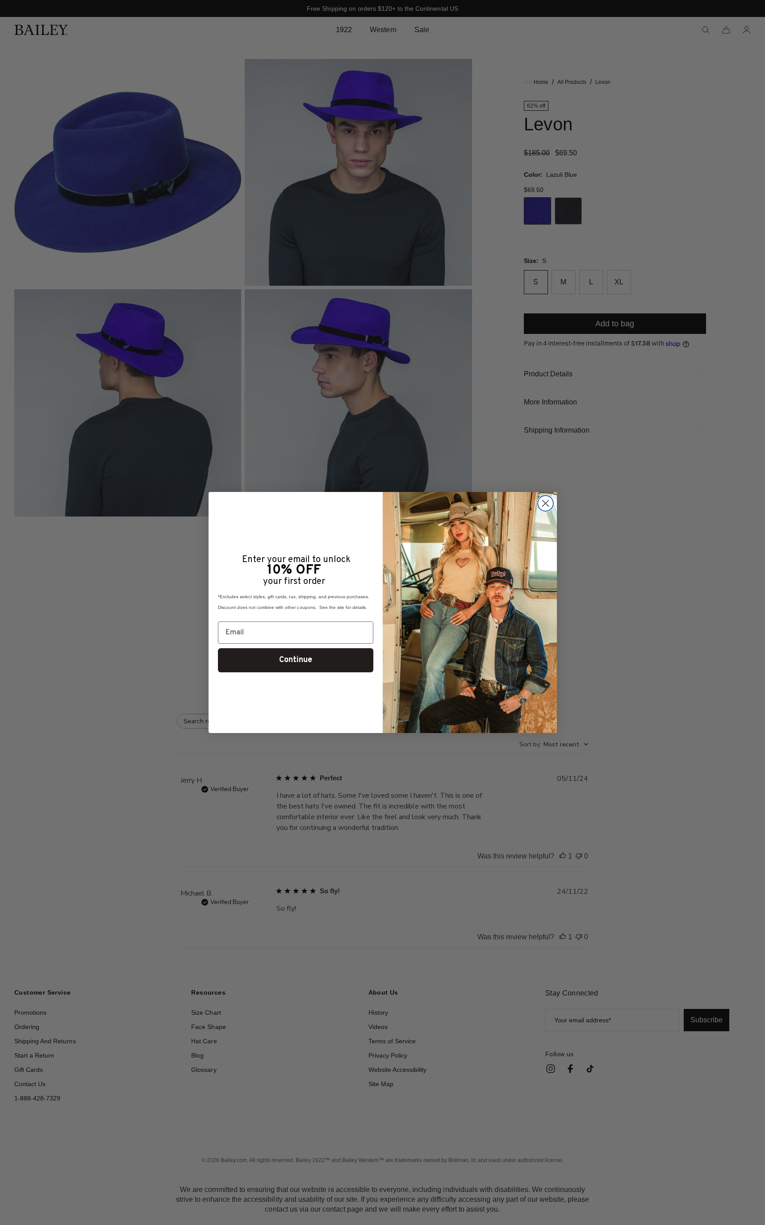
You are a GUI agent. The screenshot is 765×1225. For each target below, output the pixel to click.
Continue (295, 660)
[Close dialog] (545, 503)
